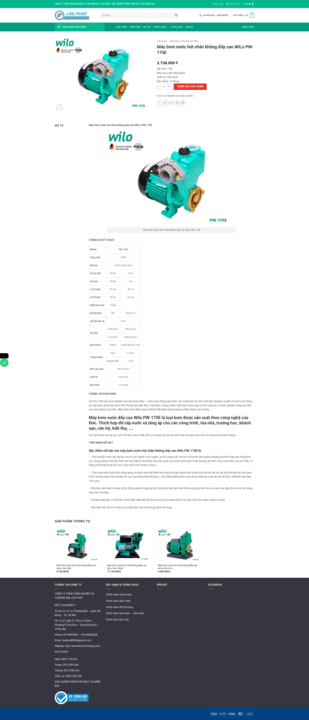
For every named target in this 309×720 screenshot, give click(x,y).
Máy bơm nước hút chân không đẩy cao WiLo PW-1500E (127, 567)
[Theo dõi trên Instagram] (247, 4)
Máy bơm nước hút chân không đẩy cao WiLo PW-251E (177, 567)
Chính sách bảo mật (117, 619)
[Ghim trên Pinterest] (177, 103)
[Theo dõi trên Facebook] (243, 4)
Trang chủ (162, 41)
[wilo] (75, 15)
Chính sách (159, 27)
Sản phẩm (134, 27)
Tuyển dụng (217, 4)
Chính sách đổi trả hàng (119, 607)
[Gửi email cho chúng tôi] (253, 4)
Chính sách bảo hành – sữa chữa (125, 613)
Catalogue (177, 27)
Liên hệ (189, 27)
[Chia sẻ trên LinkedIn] (183, 103)
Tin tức (147, 27)
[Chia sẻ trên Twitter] (165, 103)
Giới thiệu (121, 27)
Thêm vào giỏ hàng (190, 86)
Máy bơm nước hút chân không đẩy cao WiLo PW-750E (76, 567)
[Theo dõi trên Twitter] (250, 4)
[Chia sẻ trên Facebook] (160, 103)
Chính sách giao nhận (118, 600)
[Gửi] (176, 15)
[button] (233, 4)
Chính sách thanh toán (119, 594)
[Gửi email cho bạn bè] (171, 103)
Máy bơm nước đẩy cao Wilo (184, 41)
